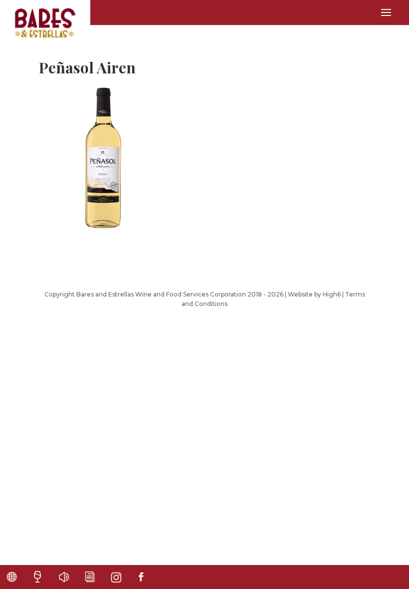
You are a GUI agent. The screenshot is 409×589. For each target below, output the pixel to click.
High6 (332, 294)
